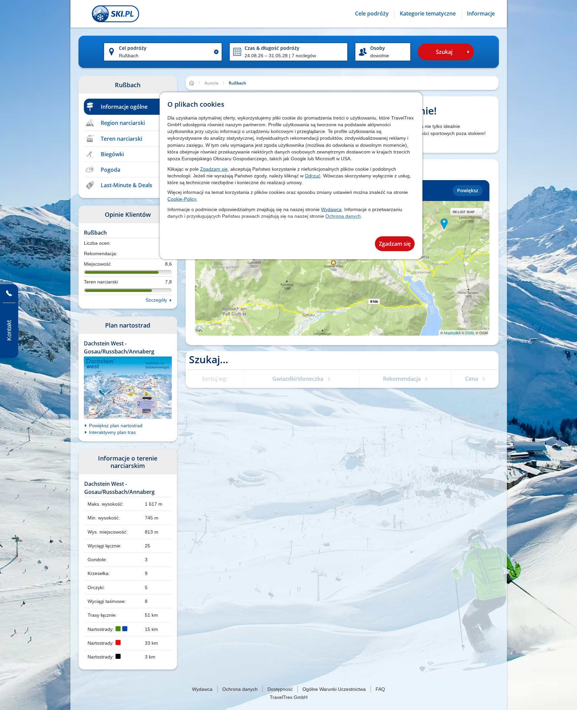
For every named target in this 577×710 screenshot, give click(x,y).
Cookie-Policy (181, 199)
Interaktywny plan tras (112, 432)
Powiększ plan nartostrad (115, 425)
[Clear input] (216, 52)
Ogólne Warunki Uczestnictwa (334, 689)
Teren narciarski (121, 138)
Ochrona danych (343, 216)
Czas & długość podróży (272, 48)
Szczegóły (156, 300)
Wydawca (331, 209)
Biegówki (112, 154)
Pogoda (110, 169)
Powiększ (467, 190)
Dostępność (280, 689)
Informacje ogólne (124, 106)
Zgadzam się (214, 169)
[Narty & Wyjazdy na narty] (115, 13)
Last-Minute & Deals (126, 185)
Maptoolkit (452, 332)
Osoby (377, 48)
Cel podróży (133, 48)
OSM (469, 332)
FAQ (380, 689)
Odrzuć (312, 175)
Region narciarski (123, 123)
